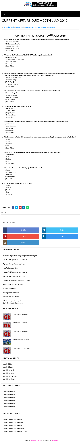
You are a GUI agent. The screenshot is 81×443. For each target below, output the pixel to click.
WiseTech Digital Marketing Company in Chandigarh (20, 256)
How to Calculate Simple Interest (14, 280)
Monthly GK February (10, 376)
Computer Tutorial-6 (9, 407)
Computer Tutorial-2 (9, 394)
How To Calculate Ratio (10, 268)
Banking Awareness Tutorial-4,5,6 (14, 428)
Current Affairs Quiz (31, 27)
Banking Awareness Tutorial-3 (13, 425)
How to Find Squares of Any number (15, 260)
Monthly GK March (9, 373)
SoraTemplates (36, 440)
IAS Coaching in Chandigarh (12, 301)
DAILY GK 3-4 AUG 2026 (20, 331)
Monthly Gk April (8, 370)
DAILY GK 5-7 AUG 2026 (20, 323)
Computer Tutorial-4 (9, 401)
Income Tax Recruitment (11, 297)
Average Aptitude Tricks (11, 293)
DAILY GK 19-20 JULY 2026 (21, 340)
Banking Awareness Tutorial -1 (13, 419)
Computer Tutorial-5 (9, 404)
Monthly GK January (9, 379)
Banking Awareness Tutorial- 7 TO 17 (15, 431)
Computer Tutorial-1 (9, 391)
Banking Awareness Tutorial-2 (13, 422)
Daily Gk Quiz (42, 27)
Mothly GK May (8, 367)
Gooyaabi (55, 440)
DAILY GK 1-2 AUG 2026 (20, 314)
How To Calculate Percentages (13, 284)
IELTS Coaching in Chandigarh (13, 303)
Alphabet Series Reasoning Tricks (14, 264)
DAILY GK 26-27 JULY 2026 (21, 348)
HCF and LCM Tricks (9, 288)
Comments (51, 27)
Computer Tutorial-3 (9, 398)
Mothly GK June (8, 364)
